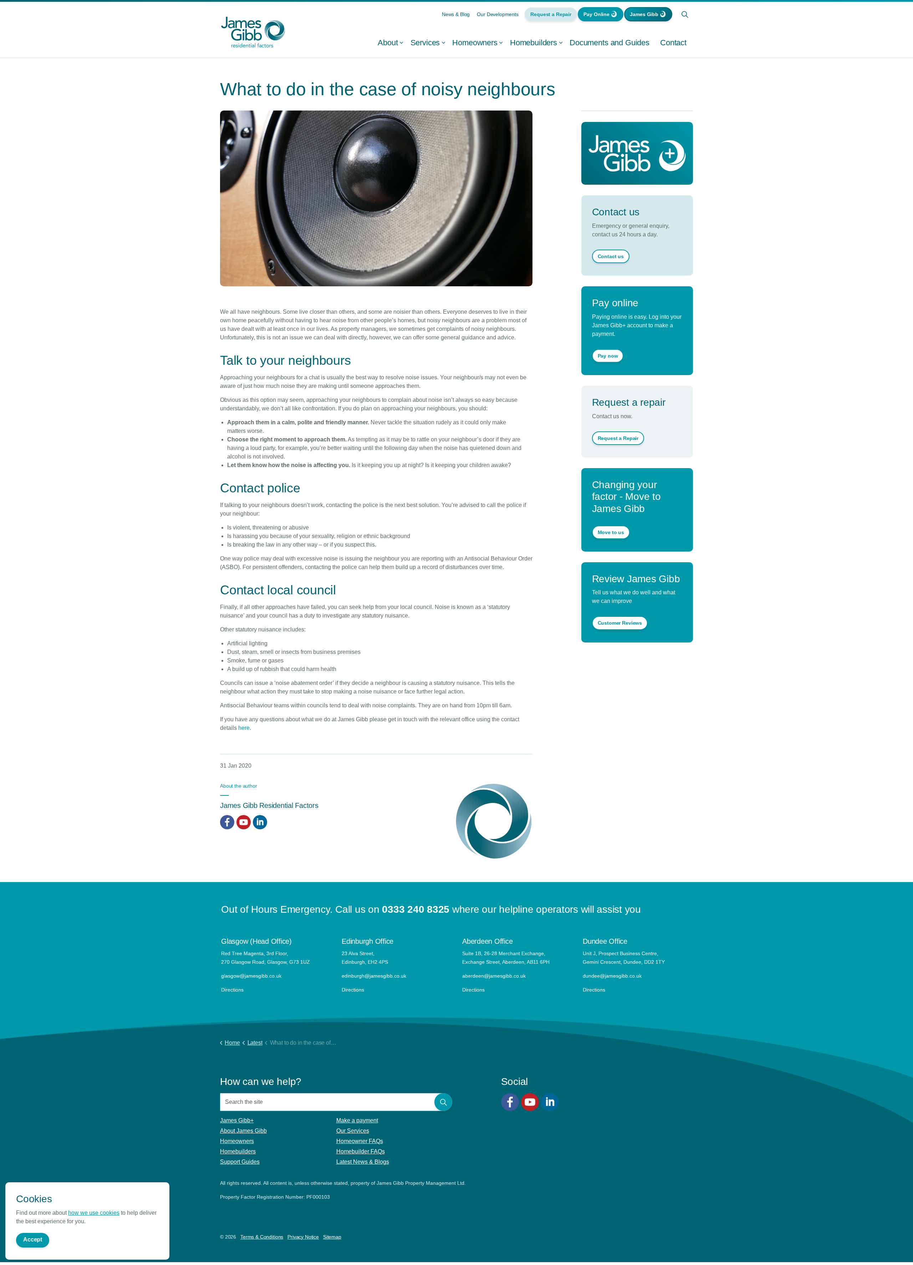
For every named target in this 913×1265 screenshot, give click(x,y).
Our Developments (498, 14)
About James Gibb (243, 1131)
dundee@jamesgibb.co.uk (613, 976)
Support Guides (240, 1162)
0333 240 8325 (415, 909)
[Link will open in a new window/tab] (227, 822)
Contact (673, 42)
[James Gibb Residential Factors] (253, 32)
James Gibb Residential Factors (269, 805)
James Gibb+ (237, 1120)
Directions (232, 990)
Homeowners (475, 42)
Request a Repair (550, 14)
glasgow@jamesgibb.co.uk (252, 976)
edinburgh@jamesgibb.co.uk (374, 976)
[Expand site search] (685, 14)
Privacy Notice (303, 1237)
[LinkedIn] (550, 1102)
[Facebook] (510, 1102)
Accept (32, 1239)
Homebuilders (533, 42)
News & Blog (456, 14)
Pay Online (596, 14)
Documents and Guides (609, 42)
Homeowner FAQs (359, 1141)
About (388, 42)
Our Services (352, 1131)
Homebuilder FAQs (360, 1151)
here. (244, 728)
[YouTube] (530, 1102)
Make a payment (357, 1120)
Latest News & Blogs (362, 1162)
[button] (443, 1102)
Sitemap (332, 1237)
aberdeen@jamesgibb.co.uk (494, 976)
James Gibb (644, 14)
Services (425, 42)
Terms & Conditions (261, 1237)
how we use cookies (93, 1212)
